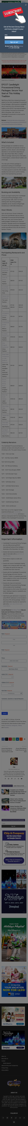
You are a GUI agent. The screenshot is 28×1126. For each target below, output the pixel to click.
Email (6, 35)
